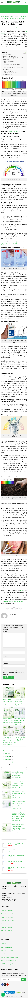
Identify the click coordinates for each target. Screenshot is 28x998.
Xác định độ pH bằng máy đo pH (12, 64)
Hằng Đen (18, 28)
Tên (4, 650)
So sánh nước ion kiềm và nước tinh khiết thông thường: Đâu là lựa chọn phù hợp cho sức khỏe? (7, 740)
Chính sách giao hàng (7, 917)
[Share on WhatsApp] (7, 608)
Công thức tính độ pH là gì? (9, 56)
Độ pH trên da (8, 74)
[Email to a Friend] (15, 608)
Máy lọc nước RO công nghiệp (9, 957)
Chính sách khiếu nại (6, 910)
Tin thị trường (6, 759)
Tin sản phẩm (12, 16)
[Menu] (2, 2)
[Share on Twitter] (12, 608)
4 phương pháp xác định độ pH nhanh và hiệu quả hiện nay (14, 58)
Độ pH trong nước (9, 71)
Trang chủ (4, 16)
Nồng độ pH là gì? (7, 54)
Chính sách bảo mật (6, 927)
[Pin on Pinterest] (18, 608)
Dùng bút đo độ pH (9, 61)
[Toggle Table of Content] (23, 52)
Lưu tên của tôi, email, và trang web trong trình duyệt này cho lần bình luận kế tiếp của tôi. (13, 672)
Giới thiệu (3, 943)
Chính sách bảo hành (7, 924)
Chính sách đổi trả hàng (7, 920)
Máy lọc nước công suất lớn (8, 960)
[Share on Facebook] (10, 608)
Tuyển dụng (6, 764)
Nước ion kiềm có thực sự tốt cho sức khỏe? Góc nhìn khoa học (18, 793)
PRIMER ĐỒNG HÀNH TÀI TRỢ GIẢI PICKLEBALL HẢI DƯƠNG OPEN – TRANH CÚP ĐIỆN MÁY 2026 (18, 815)
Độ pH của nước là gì (15, 131)
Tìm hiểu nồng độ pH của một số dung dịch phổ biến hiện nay (13, 68)
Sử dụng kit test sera (10, 66)
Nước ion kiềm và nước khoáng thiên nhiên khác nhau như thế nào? (17, 773)
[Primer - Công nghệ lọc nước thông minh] (14, 2)
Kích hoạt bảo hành (6, 930)
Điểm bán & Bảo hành (7, 950)
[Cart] (26, 2)
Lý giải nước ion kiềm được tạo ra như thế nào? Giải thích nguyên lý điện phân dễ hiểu (19, 722)
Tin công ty (6, 753)
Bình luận (5, 631)
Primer (22, 590)
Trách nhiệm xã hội (8, 762)
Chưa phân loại (7, 751)
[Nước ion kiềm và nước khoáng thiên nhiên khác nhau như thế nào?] (7, 775)
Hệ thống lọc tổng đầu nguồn (9, 964)
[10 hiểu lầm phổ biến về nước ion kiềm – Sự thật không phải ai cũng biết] (7, 785)
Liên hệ (10, 851)
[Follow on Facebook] (2, 984)
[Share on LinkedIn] (20, 608)
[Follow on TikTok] (5, 984)
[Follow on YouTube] (7, 984)
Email (5, 656)
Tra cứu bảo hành (6, 934)
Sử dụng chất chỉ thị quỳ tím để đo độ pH (14, 62)
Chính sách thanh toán (7, 914)
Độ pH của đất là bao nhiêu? (11, 72)
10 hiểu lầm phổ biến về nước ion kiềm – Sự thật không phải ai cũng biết (17, 783)
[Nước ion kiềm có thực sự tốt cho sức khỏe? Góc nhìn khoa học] (7, 794)
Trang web (5, 663)
